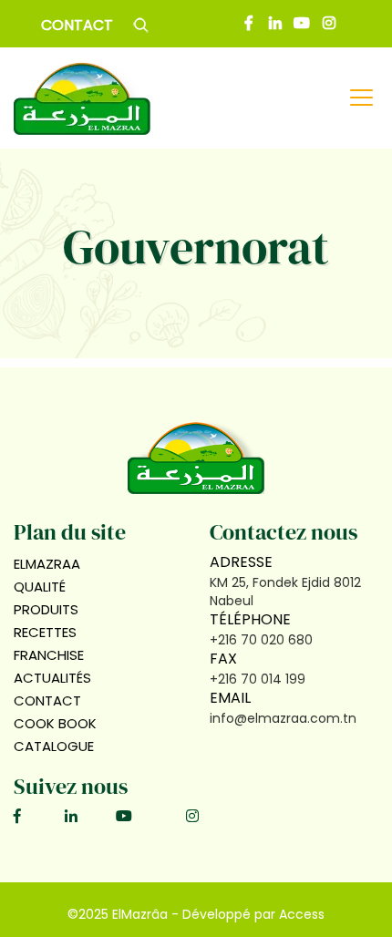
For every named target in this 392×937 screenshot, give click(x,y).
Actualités (52, 677)
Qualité (40, 586)
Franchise (49, 654)
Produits (46, 609)
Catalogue (54, 746)
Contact (77, 25)
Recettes (45, 632)
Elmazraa (47, 563)
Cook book (57, 723)
